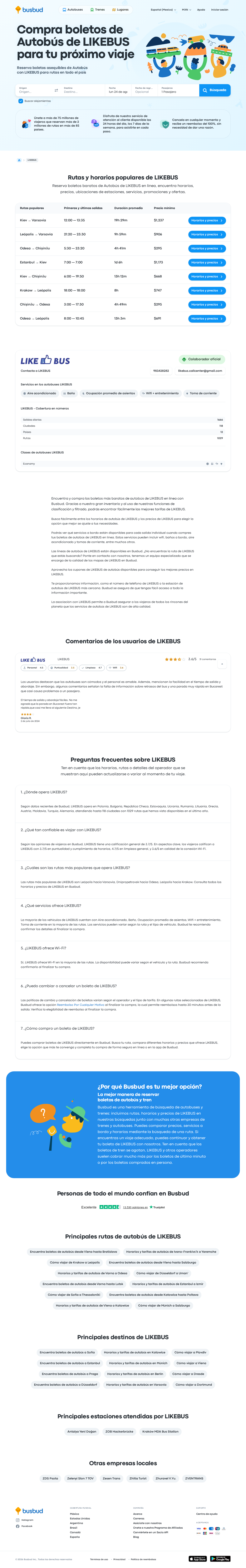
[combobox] (34, 90)
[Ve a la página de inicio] (29, 10)
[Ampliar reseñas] (222, 664)
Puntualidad (61, 668)
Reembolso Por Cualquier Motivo (80, 1005)
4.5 (41, 668)
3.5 (72, 668)
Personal (32, 668)
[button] (56, 90)
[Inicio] (19, 160)
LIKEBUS (64, 659)
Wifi (115, 668)
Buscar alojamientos (38, 101)
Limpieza (91, 668)
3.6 (121, 668)
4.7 (100, 668)
